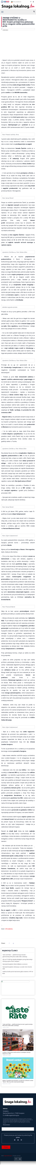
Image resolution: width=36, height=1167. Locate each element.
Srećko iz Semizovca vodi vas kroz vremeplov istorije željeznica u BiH (16, 1053)
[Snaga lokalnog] (18, 6)
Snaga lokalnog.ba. (8, 1155)
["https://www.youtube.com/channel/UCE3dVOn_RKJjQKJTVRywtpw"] (33, 1)
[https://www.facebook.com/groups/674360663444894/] (30, 1)
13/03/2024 (5, 30)
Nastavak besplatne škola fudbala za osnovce (15, 964)
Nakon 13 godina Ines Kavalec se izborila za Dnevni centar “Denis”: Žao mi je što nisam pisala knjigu (18, 1081)
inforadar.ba (9, 929)
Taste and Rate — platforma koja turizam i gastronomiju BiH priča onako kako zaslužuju (18, 1024)
